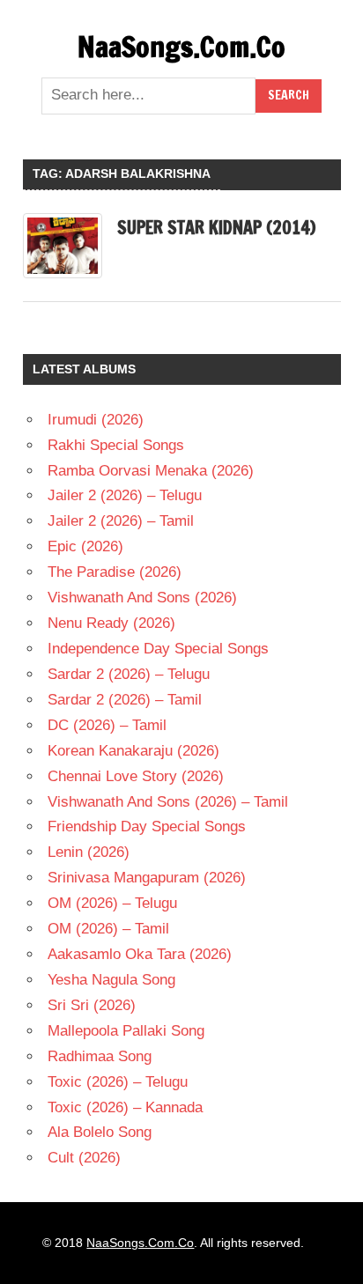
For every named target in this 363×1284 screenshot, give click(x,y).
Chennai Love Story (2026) (136, 776)
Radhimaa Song (100, 1056)
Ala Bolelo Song (100, 1132)
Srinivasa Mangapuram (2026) (147, 877)
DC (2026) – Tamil (107, 725)
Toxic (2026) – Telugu (118, 1082)
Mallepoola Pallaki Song (126, 1030)
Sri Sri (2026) (92, 1005)
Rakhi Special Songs (116, 445)
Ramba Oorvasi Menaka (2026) (151, 470)
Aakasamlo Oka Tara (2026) (140, 954)
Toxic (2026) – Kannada (125, 1107)
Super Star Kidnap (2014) (216, 227)
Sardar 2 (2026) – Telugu (129, 674)
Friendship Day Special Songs (147, 826)
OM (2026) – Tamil (108, 928)
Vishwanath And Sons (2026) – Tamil (168, 801)
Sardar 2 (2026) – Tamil (125, 699)
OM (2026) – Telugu (112, 903)
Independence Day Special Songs (158, 648)
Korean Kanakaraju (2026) (133, 750)
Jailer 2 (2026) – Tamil (121, 521)
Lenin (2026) (89, 852)
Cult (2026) (84, 1157)
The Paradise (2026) (115, 572)
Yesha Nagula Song (111, 979)
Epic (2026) (85, 546)
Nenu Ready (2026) (111, 623)
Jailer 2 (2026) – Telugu (125, 495)
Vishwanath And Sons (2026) (142, 597)
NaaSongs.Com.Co (181, 46)
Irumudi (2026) (96, 419)
